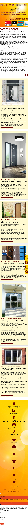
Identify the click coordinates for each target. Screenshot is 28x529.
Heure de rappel (3, 517)
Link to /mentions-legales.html (14, 477)
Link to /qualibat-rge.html (14, 455)
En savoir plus (6, 128)
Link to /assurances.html (14, 448)
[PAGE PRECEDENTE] (26, 75)
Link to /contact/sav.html (14, 434)
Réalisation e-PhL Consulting (19, 489)
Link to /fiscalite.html (14, 419)
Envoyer (2, 524)
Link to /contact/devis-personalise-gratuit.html (14, 412)
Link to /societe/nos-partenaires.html (14, 462)
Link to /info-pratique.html (14, 405)
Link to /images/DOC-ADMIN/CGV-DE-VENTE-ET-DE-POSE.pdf (14, 426)
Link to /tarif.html (14, 469)
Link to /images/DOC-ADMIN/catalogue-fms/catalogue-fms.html (14, 484)
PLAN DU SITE (5, 489)
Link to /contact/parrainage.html (14, 441)
